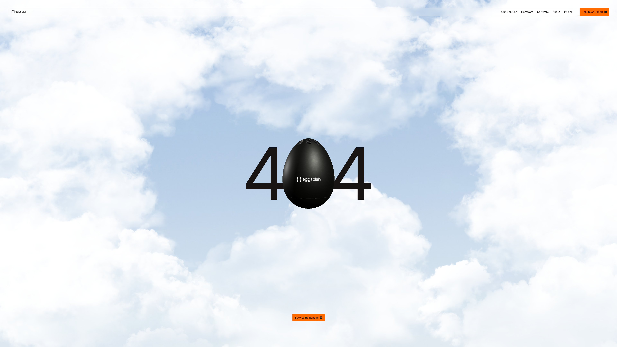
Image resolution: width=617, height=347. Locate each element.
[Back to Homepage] (308, 317)
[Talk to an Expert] (594, 12)
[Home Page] (19, 12)
